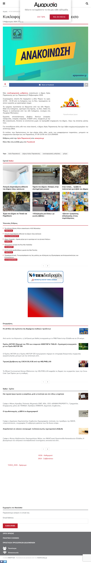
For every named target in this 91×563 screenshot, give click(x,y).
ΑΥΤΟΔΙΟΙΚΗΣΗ (11, 259)
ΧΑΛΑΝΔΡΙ (9, 247)
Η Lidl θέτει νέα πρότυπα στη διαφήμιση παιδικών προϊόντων (27, 329)
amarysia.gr (39, 138)
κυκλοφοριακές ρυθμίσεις (51, 154)
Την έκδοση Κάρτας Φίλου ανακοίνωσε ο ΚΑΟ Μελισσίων (22, 228)
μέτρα (65, 154)
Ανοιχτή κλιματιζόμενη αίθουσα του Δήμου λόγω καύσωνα (23, 234)
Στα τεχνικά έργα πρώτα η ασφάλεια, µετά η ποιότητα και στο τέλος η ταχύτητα (33, 394)
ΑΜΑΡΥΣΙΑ (11, 558)
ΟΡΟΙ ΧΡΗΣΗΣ (8, 533)
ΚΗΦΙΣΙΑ (8, 241)
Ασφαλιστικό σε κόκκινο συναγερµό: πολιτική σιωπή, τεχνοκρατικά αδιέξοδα (33, 429)
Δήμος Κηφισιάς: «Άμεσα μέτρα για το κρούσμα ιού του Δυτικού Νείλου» (27, 239)
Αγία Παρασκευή (24, 138)
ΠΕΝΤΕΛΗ (8, 230)
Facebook (31, 142)
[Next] (47, 265)
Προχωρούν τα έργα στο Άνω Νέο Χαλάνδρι (18, 245)
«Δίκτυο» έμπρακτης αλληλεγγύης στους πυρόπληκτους (70, 216)
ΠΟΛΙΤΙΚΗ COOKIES (11, 538)
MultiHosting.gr (42, 558)
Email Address (8, 518)
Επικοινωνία (13, 553)
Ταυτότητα (12, 548)
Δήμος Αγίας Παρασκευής (31, 154)
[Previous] (43, 265)
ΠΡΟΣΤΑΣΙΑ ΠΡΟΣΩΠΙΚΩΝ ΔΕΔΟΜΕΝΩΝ (19, 543)
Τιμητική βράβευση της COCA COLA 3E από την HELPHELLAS (27, 361)
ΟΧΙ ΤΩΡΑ (41, 17)
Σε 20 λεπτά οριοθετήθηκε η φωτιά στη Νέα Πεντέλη (21, 250)
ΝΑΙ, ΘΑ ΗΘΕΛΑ (59, 17)
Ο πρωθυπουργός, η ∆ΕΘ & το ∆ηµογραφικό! (20, 411)
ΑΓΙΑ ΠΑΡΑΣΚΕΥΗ (11, 236)
